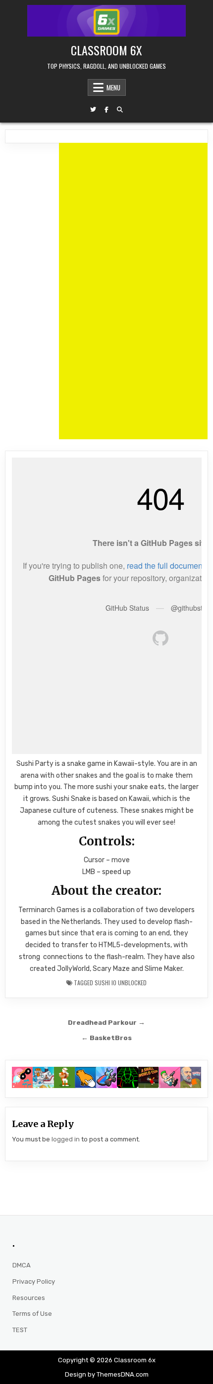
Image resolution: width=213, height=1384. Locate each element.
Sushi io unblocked (121, 982)
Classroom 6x (106, 50)
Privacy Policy (33, 1281)
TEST (19, 1330)
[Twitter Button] (93, 109)
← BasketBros (106, 1038)
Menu (113, 87)
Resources (28, 1297)
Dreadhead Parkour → (106, 1022)
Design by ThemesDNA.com (107, 1374)
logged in (66, 1139)
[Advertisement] (133, 291)
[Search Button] (119, 109)
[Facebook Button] (106, 109)
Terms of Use (32, 1313)
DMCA (21, 1265)
